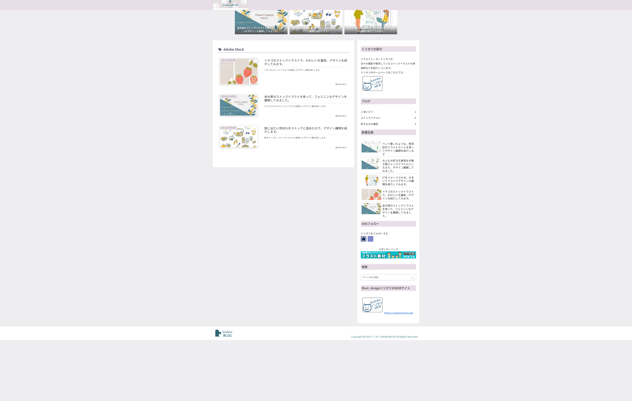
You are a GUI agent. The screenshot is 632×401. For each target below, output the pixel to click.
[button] (413, 278)
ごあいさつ (388, 111)
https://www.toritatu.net (398, 312)
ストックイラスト (388, 118)
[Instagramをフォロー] (370, 239)
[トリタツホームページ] (372, 91)
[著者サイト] (363, 239)
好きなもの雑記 (388, 124)
